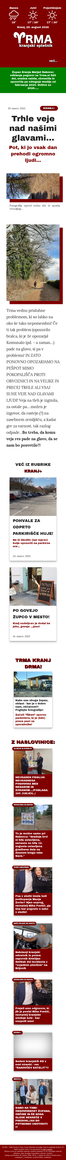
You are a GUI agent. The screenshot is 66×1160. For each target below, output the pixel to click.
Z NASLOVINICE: (33, 742)
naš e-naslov (47, 1149)
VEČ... (53, 61)
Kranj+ (49, 108)
